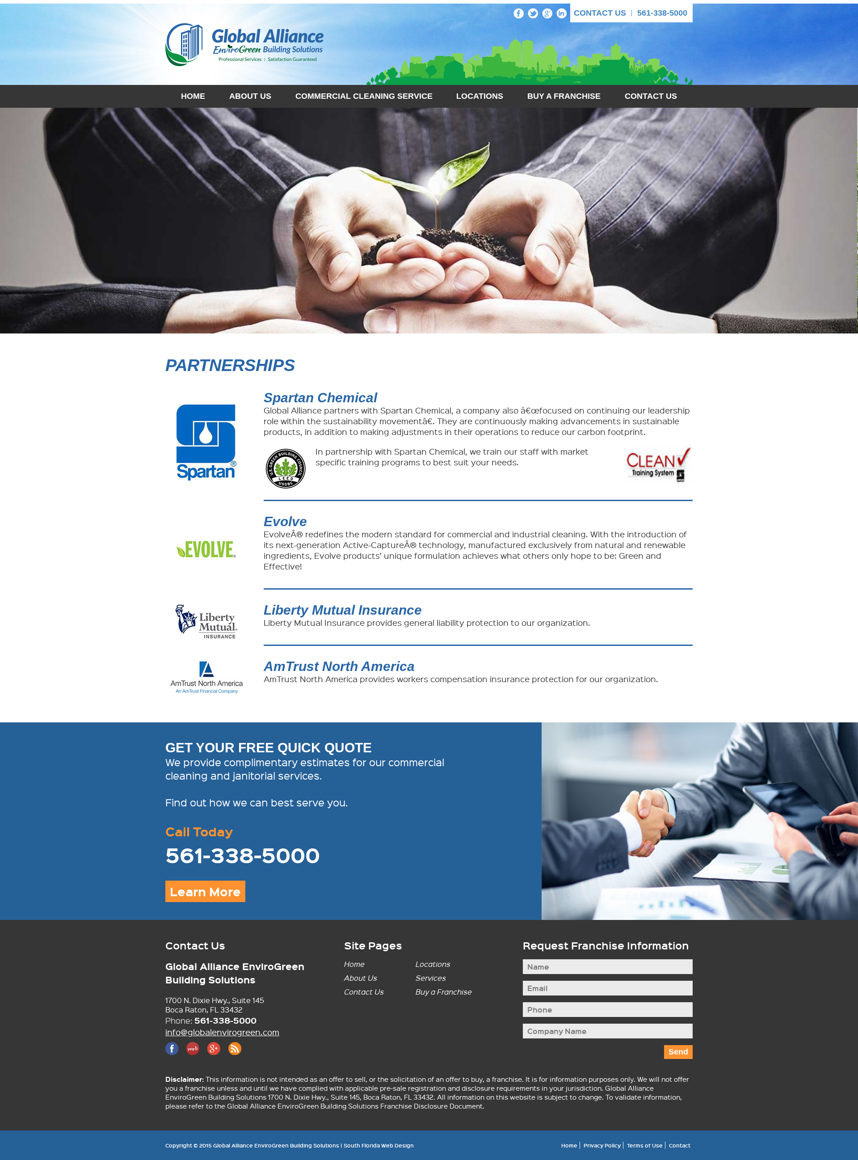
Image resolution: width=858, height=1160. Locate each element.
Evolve (285, 521)
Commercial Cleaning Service (364, 96)
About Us (250, 96)
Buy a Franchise (444, 991)
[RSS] (234, 1048)
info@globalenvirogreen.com (222, 1032)
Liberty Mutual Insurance (343, 610)
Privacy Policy (602, 1145)
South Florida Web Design (379, 1145)
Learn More (205, 891)
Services (431, 978)
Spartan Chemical (320, 397)
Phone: (178, 1020)
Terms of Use (645, 1145)
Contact (679, 1145)
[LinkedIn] (561, 13)
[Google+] (547, 13)
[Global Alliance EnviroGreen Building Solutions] (244, 44)
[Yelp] (192, 1048)
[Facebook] (518, 13)
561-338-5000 (662, 12)
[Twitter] (533, 13)
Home (193, 96)
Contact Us (600, 12)
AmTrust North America (339, 666)
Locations (479, 96)
